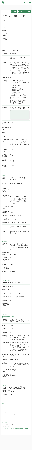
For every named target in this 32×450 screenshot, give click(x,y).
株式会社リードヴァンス (13, 426)
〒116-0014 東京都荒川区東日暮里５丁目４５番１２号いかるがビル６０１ (17, 429)
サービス (26, 2)
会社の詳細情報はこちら (8, 316)
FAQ (30, 2)
